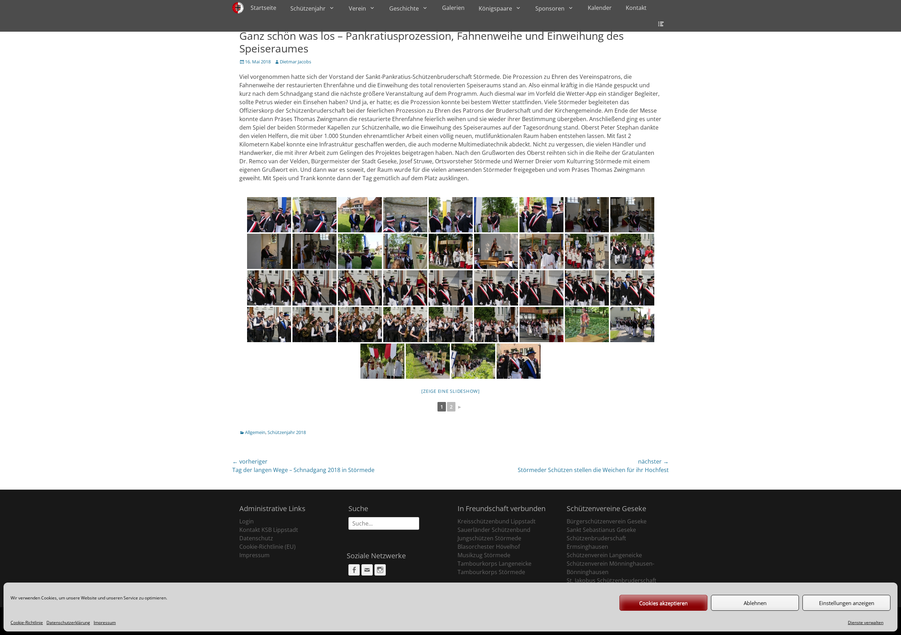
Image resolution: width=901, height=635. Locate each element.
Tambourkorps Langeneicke (494, 563)
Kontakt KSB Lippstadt (268, 530)
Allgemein (255, 432)
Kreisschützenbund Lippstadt (497, 521)
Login (246, 521)
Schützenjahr (308, 8)
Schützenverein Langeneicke (604, 555)
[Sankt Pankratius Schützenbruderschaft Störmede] (238, 7)
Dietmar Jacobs (295, 61)
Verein (357, 8)
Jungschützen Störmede (489, 538)
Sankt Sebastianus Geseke (601, 530)
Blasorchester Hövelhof (489, 547)
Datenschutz (256, 538)
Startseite (263, 8)
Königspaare (495, 8)
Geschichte (404, 8)
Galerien (453, 8)
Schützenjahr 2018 (286, 432)
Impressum (105, 622)
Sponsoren (550, 8)
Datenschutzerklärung (68, 622)
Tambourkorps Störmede (491, 572)
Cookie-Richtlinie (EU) (267, 547)
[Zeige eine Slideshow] (450, 391)
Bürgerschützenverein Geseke (607, 521)
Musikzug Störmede (484, 555)
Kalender (600, 8)
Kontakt (636, 8)
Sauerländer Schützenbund (494, 530)
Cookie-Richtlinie (27, 622)
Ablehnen (755, 602)
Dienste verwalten (865, 622)
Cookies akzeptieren (663, 602)
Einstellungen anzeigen (846, 602)
